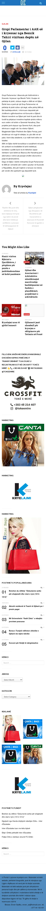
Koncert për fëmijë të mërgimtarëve (20, 643)
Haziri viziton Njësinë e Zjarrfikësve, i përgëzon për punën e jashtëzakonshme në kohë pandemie (11, 265)
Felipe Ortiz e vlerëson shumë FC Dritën (17, 837)
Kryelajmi (16, 52)
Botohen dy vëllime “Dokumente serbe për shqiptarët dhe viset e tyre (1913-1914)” (21, 593)
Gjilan (5, 24)
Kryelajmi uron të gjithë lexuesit (11, 324)
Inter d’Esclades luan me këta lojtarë (16, 828)
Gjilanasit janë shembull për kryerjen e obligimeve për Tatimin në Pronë (33, 328)
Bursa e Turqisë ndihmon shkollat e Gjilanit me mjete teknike (20, 632)
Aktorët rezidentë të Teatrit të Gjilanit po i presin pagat (22, 607)
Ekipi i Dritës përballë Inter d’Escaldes (16, 832)
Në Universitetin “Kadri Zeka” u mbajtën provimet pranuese (22, 620)
